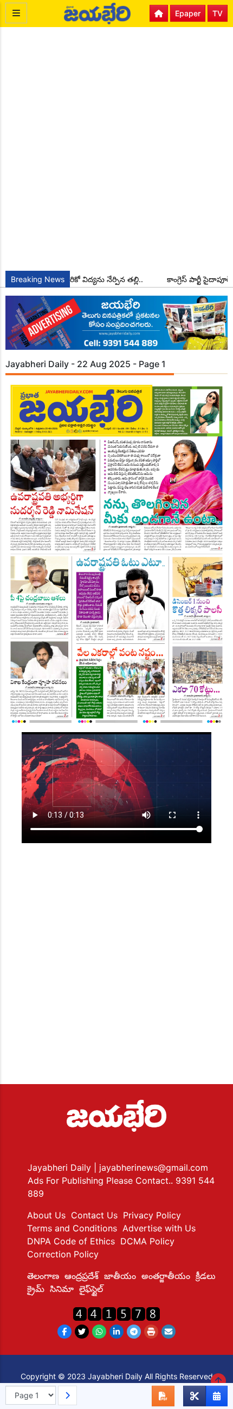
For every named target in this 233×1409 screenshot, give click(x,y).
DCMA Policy (147, 1241)
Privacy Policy (152, 1215)
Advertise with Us (159, 1228)
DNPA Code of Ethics (71, 1241)
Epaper (187, 13)
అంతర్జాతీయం (165, 1275)
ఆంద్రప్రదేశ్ (81, 1275)
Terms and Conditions (72, 1228)
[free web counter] (116, 1312)
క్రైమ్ (35, 1288)
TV (217, 13)
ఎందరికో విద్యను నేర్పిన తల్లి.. (91, 279)
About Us (46, 1215)
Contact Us (94, 1215)
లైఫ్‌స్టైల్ (91, 1288)
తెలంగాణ (43, 1275)
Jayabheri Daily (61, 1167)
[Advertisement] (116, 148)
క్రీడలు (206, 1275)
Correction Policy (63, 1254)
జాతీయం (120, 1275)
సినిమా (62, 1288)
